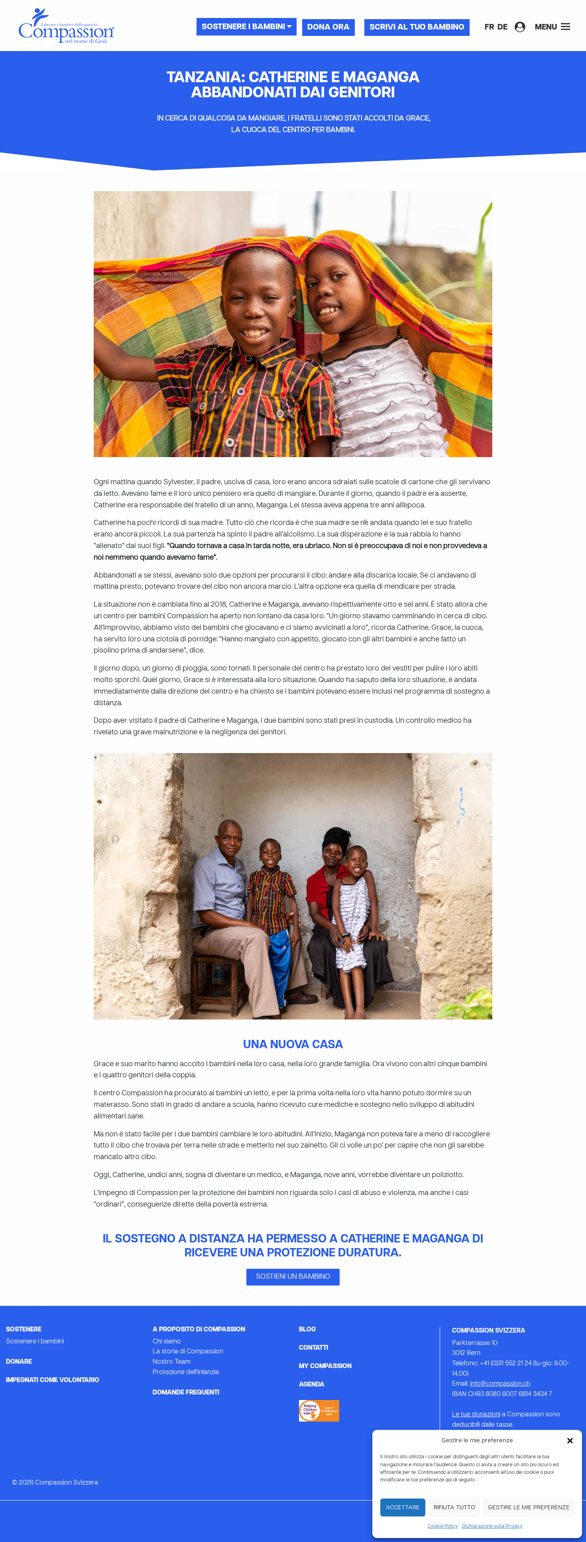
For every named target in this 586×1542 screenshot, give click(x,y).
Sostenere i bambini (244, 27)
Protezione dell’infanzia (186, 1372)
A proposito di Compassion (199, 1330)
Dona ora (328, 27)
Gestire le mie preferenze (529, 1507)
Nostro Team (172, 1362)
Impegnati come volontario (52, 1380)
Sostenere (23, 1330)
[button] (570, 1441)
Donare (19, 1362)
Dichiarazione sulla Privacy (492, 1526)
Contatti (313, 1348)
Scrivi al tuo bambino (417, 27)
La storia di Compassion (188, 1352)
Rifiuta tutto (454, 1507)
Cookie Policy (443, 1526)
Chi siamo (167, 1342)
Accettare (403, 1507)
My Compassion (325, 1366)
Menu (547, 27)
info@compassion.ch (500, 1384)
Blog (307, 1330)
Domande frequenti (186, 1393)
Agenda (311, 1385)
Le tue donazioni (476, 1415)
